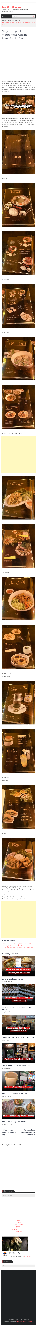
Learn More (28, 1256)
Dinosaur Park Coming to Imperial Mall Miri (27, 1132)
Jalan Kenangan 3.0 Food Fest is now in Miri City (18, 1008)
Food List (18, 1231)
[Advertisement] (18, 61)
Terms (18, 1226)
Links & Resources (18, 1230)
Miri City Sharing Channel (24, 1321)
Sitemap (18, 1228)
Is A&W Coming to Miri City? (13, 979)
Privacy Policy (18, 1224)
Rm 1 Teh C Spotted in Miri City (14, 1094)
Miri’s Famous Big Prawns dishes (15, 1122)
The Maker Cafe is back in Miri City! (16, 1066)
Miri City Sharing (11, 7)
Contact (18, 1222)
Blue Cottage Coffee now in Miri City (9, 1132)
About (18, 1221)
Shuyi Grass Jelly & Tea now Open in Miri (18, 1037)
